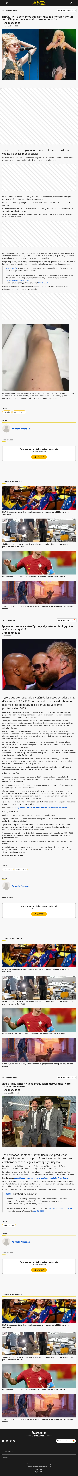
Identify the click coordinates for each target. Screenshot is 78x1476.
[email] (16, 23)
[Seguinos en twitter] (3, 1441)
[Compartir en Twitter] (12, 23)
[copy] (19, 23)
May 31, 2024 (38, 1211)
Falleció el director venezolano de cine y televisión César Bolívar (41, 1178)
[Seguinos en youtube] (7, 1441)
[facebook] (9, 23)
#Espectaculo (11, 268)
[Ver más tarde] (2, 23)
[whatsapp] (5, 23)
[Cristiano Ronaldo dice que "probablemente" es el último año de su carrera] (39, 563)
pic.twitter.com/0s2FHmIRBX (17, 280)
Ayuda (49, 1466)
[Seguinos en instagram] (11, 1441)
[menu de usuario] (71, 3)
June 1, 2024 (43, 283)
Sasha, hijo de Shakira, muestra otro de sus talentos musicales (40, 808)
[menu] (7, 3)
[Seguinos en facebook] (14, 1441)
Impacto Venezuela (21, 429)
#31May (9, 1194)
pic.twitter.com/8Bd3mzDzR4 (60, 1208)
